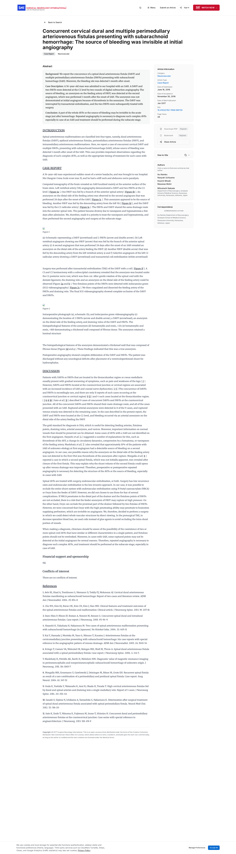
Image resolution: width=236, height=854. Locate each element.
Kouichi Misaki (164, 181)
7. (43, 659)
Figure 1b (130, 191)
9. (43, 686)
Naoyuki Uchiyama (166, 177)
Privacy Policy (84, 850)
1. (43, 592)
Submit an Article (168, 7)
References (50, 586)
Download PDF (175, 129)
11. (44, 713)
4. (44, 625)
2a (62, 283)
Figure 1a (54, 191)
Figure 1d (126, 203)
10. (44, 699)
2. (44, 606)
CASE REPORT (52, 168)
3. (43, 615)
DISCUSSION (51, 371)
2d (67, 349)
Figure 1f (138, 268)
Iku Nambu (162, 174)
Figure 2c (75, 287)
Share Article (170, 142)
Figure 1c (96, 199)
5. (43, 635)
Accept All (214, 848)
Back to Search (55, 22)
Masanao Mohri (164, 184)
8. (44, 672)
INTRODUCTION (54, 130)
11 (90, 396)
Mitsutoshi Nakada (166, 188)
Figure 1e (84, 207)
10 (51, 400)
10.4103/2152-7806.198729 (169, 110)
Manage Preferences (197, 848)
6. (44, 649)
